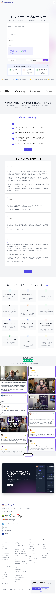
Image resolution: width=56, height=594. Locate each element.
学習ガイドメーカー (19, 567)
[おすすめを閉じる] (47, 65)
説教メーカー (18, 569)
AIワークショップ (45, 555)
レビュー (44, 542)
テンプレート (4, 574)
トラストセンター (32, 562)
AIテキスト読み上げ (6, 553)
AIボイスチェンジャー (6, 555)
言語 (31, 60)
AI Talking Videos (5, 572)
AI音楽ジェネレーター (6, 557)
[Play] (25, 379)
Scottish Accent (18, 581)
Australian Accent (18, 575)
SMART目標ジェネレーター (20, 553)
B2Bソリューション (6, 580)
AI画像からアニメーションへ (7, 561)
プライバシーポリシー (33, 558)
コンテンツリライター (46, 309)
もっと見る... (27, 454)
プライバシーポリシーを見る (37, 591)
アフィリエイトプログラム (47, 550)
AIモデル (11, 38)
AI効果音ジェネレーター (6, 559)
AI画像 (3, 544)
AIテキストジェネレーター (10, 323)
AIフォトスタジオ (5, 564)
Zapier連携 (31, 546)
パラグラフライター (46, 294)
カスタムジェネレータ (10, 294)
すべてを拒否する (45, 588)
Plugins (3, 578)
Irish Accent (17, 579)
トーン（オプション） (12, 34)
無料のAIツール (5, 583)
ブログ (43, 544)
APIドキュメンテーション (34, 544)
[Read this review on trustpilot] (53, 367)
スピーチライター (18, 559)
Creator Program (45, 553)
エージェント (4, 548)
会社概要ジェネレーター (20, 561)
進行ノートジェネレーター (20, 551)
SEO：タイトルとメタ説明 (10, 339)
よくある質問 (31, 550)
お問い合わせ (31, 548)
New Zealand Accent (19, 577)
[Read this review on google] (25, 395)
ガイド (43, 546)
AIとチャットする (5, 542)
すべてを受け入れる (36, 588)
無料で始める (10, 485)
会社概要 (44, 557)
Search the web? (11, 43)
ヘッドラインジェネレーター (10, 309)
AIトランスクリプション (6, 550)
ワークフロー (4, 576)
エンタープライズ (32, 553)
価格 (30, 542)
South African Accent (19, 584)
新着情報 (44, 548)
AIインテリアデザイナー (6, 569)
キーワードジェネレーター (46, 339)
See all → (47, 285)
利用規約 (30, 560)
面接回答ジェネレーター (20, 549)
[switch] (9, 45)
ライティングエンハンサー (28, 323)
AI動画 (3, 546)
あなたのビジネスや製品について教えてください (16, 26)
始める (28, 149)
